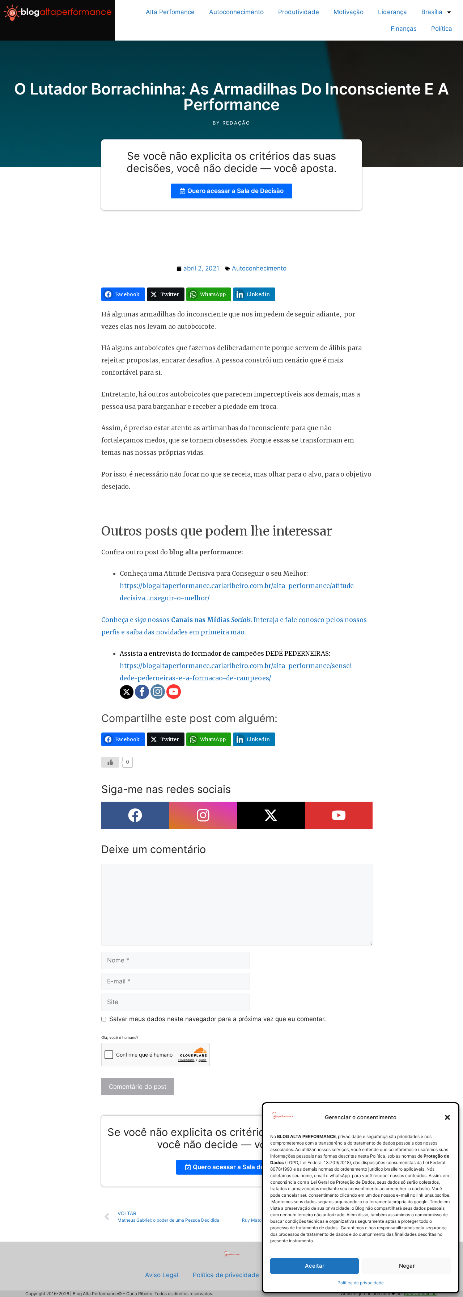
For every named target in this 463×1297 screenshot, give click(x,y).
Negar (407, 1265)
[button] (447, 1117)
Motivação (349, 12)
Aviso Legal (161, 1275)
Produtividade (298, 12)
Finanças (404, 28)
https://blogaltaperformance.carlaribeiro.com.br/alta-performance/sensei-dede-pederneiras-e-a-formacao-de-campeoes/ (238, 666)
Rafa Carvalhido (420, 1293)
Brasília (431, 12)
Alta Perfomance (170, 12)
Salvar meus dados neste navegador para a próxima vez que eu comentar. (217, 1019)
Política (441, 28)
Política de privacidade (360, 1282)
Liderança (392, 12)
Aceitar (314, 1265)
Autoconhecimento (236, 12)
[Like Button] (110, 762)
